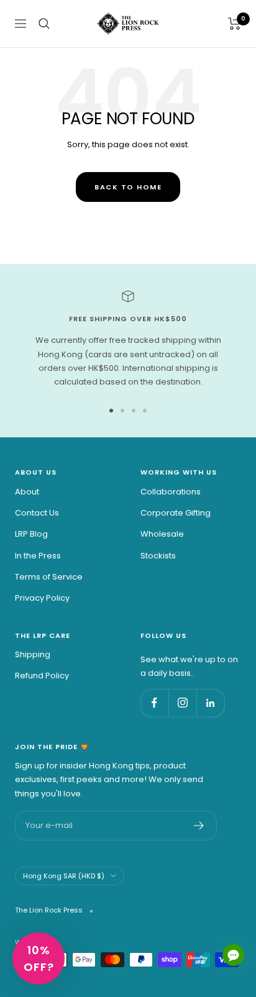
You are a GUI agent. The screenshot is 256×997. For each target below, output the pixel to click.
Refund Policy (42, 675)
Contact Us (37, 513)
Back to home (128, 187)
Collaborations (170, 492)
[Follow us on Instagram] (182, 703)
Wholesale (162, 534)
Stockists (158, 556)
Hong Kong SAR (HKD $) (63, 876)
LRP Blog (31, 534)
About (27, 492)
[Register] (199, 825)
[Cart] (234, 23)
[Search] (44, 23)
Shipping (32, 654)
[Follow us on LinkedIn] (210, 703)
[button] (38, 958)
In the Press (38, 556)
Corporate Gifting (175, 513)
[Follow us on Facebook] (154, 703)
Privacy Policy (42, 598)
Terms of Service (49, 577)
